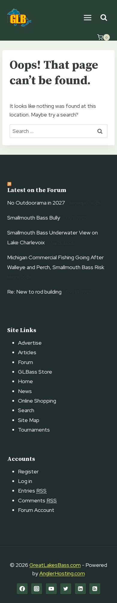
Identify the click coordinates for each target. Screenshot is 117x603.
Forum (25, 362)
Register (28, 471)
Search (26, 410)
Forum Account (36, 510)
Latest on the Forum (36, 190)
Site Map (28, 420)
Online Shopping (37, 400)
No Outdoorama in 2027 (36, 202)
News (25, 391)
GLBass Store (35, 371)
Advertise (30, 342)
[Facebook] (22, 588)
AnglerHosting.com (62, 573)
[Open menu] (87, 17)
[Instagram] (36, 588)
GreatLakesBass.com (55, 564)
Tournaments (34, 429)
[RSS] (94, 588)
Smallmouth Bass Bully (33, 217)
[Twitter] (65, 588)
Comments (37, 500)
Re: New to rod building (34, 291)
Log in (25, 481)
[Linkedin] (80, 588)
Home (25, 381)
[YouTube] (51, 588)
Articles (27, 352)
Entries (32, 490)
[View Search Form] (104, 18)
